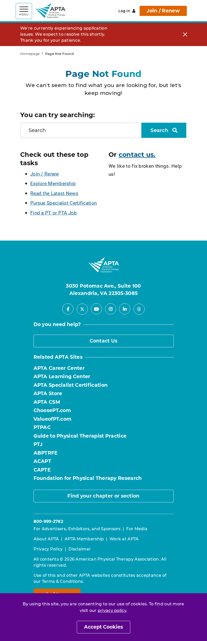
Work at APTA (124, 539)
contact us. (137, 154)
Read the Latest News (54, 193)
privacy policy (112, 610)
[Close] (185, 34)
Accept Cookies (103, 627)
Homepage (30, 54)
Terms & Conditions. (63, 581)
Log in (124, 11)
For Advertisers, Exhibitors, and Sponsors (77, 528)
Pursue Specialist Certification (63, 203)
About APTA (46, 539)
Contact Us (104, 341)
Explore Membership (53, 183)
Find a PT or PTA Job (53, 212)
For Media (136, 528)
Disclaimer (79, 549)
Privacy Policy (48, 549)
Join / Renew (163, 11)
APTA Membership (84, 539)
